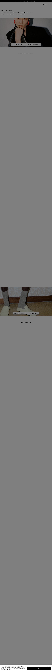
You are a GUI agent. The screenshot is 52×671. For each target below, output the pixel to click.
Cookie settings (48, 666)
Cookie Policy (9, 669)
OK (39, 668)
